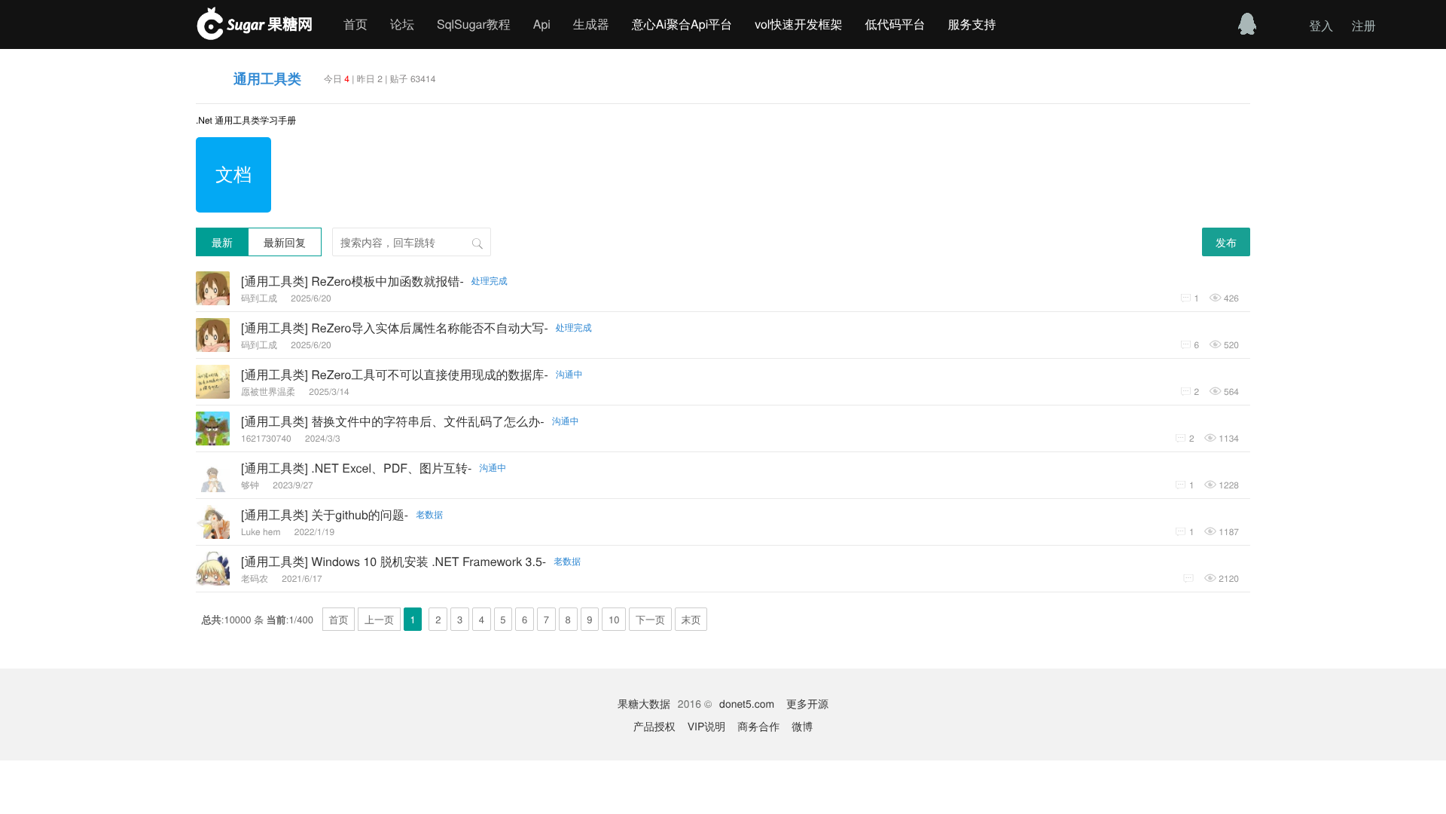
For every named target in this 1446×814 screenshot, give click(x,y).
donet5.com (746, 703)
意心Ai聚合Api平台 (682, 23)
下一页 (650, 619)
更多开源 (807, 703)
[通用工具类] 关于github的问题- (342, 514)
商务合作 (758, 725)
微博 (802, 725)
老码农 (255, 578)
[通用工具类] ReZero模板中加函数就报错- (374, 280)
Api (542, 23)
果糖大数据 (644, 703)
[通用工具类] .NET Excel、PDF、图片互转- (373, 467)
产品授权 (654, 725)
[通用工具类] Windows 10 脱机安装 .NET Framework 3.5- (411, 561)
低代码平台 (895, 23)
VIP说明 (707, 725)
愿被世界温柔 (269, 391)
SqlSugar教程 (474, 23)
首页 (355, 23)
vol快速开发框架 (798, 23)
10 (614, 619)
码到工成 (260, 298)
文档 (233, 173)
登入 (1321, 25)
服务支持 (971, 23)
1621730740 (267, 438)
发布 (1226, 241)
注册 (1364, 25)
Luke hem (262, 531)
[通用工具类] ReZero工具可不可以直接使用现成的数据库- (412, 374)
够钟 (251, 485)
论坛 (402, 23)
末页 (691, 619)
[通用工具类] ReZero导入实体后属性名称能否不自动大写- (416, 327)
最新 (222, 241)
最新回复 (285, 241)
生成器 (591, 23)
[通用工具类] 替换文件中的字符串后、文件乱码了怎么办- (410, 421)
